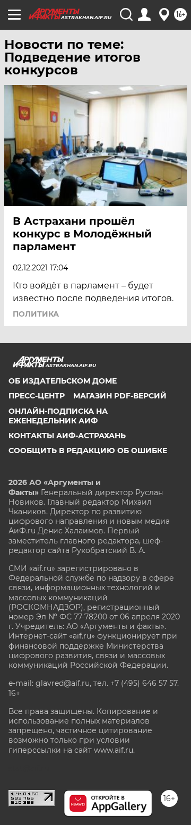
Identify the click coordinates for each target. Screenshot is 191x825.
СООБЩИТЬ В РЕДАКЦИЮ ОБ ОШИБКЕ (87, 450)
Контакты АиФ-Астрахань (67, 435)
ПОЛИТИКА (36, 314)
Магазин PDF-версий (120, 396)
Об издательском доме (62, 381)
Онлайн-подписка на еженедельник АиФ (58, 416)
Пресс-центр (36, 396)
